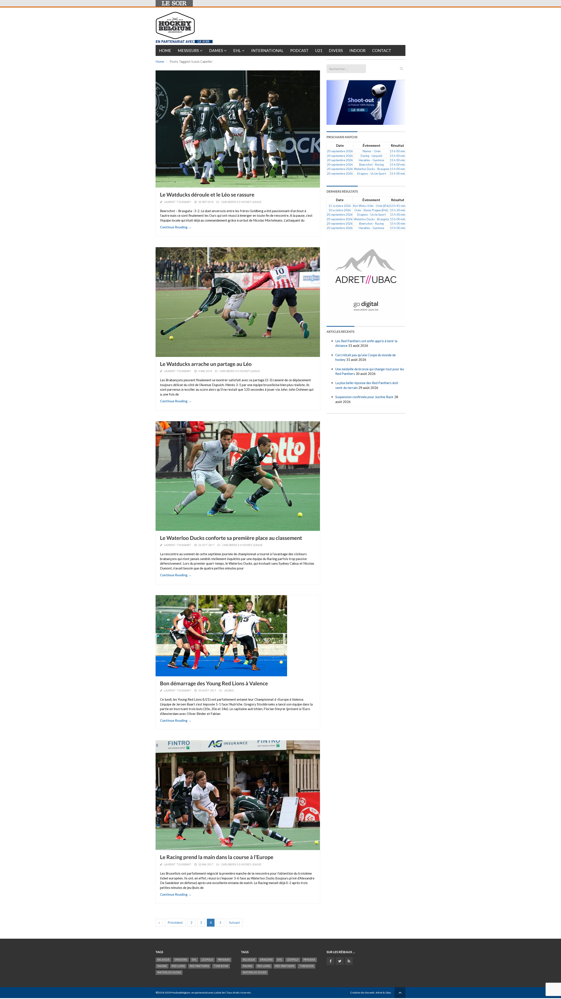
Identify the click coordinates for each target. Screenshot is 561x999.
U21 (318, 50)
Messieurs (188, 50)
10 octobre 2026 (339, 210)
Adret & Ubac (383, 992)
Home (165, 50)
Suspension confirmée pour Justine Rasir (364, 397)
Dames (216, 50)
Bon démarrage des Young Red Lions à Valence (214, 683)
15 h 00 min (397, 151)
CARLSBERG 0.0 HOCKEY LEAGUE (241, 202)
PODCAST (299, 50)
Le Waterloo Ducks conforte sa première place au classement (231, 538)
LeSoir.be (219, 992)
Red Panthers (199, 966)
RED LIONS (178, 966)
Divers (336, 50)
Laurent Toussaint (177, 202)
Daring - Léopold (371, 156)
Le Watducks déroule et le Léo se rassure (207, 195)
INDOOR (357, 50)
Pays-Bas (224, 959)
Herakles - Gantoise (371, 160)
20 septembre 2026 (340, 151)
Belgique (163, 959)
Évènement (371, 145)
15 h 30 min (397, 210)
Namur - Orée (371, 151)
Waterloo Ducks (169, 972)
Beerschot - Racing (371, 164)
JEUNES (229, 690)
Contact (381, 50)
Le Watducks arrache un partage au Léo (206, 364)
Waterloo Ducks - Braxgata (371, 169)
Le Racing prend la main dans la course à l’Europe (216, 857)
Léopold (207, 959)
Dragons (181, 959)
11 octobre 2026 (339, 206)
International (267, 50)
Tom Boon (221, 966)
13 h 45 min (397, 206)
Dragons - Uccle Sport (371, 173)
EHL (237, 50)
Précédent (175, 922)
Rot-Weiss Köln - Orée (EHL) (371, 206)
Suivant (234, 922)
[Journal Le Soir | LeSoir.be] (174, 3)
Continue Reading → (176, 227)
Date (340, 145)
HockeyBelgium (180, 992)
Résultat (397, 145)
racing (162, 966)
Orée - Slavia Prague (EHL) (371, 210)
